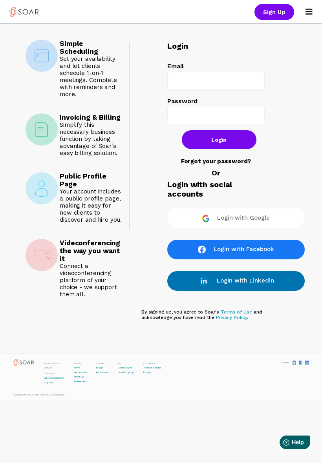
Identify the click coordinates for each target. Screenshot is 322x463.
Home (77, 367)
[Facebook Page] (300, 362)
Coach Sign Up (126, 372)
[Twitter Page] (294, 362)
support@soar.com (54, 378)
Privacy (147, 372)
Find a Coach (80, 372)
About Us (79, 377)
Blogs (99, 367)
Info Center (102, 372)
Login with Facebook (244, 249)
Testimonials (80, 381)
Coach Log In (125, 367)
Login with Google (243, 217)
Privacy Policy (231, 317)
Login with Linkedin (245, 280)
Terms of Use (236, 312)
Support (48, 382)
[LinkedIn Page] (307, 362)
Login (219, 140)
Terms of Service (152, 367)
